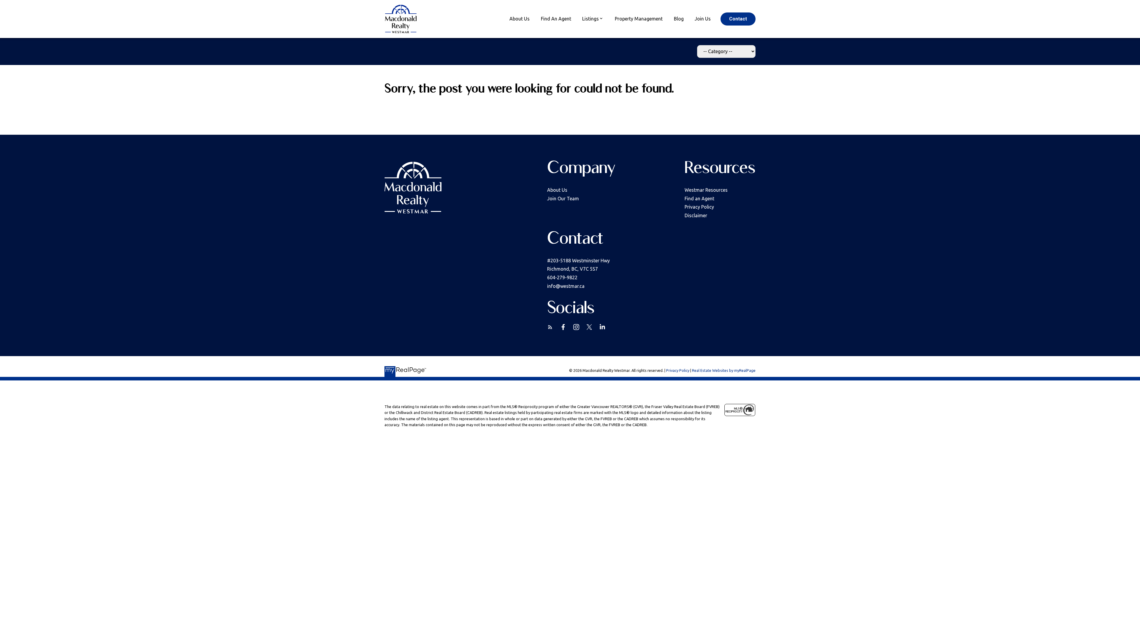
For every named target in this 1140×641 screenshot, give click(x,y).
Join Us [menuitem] (703, 18)
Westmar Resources (706, 190)
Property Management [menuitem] (639, 18)
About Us (557, 190)
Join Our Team (563, 198)
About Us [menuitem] (519, 18)
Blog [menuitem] (679, 18)
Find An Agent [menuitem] (556, 18)
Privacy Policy (699, 207)
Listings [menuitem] (590, 18)
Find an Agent (699, 198)
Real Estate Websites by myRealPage (724, 370)
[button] (738, 19)
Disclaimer (696, 215)
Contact (738, 19)
